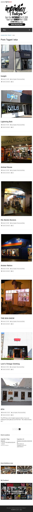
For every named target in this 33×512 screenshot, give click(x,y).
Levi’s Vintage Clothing (10, 364)
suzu (13, 81)
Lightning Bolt (6, 121)
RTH (2, 409)
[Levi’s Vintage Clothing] (16, 346)
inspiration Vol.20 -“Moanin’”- (6, 35)
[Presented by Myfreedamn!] (6, 2)
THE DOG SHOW (7, 318)
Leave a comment (6, 81)
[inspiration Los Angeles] (24, 473)
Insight (3, 76)
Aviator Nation (6, 265)
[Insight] (16, 58)
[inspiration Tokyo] (8, 473)
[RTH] (16, 392)
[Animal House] (16, 150)
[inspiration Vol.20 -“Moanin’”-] (16, 26)
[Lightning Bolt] (16, 104)
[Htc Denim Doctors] (16, 198)
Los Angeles (14, 79)
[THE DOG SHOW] (16, 297)
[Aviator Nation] (16, 248)
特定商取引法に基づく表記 (16, 509)
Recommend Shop (21, 79)
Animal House (6, 167)
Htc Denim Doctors (8, 220)
